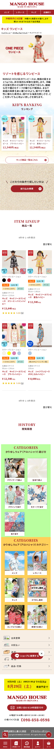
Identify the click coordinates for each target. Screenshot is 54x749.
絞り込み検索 (27, 188)
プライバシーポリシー (40, 731)
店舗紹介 (47, 12)
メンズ (6, 12)
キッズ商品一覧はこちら (27, 159)
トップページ (6, 33)
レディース (20, 12)
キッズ (33, 12)
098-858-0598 (36, 719)
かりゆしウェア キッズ (20, 33)
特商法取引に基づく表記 (15, 731)
